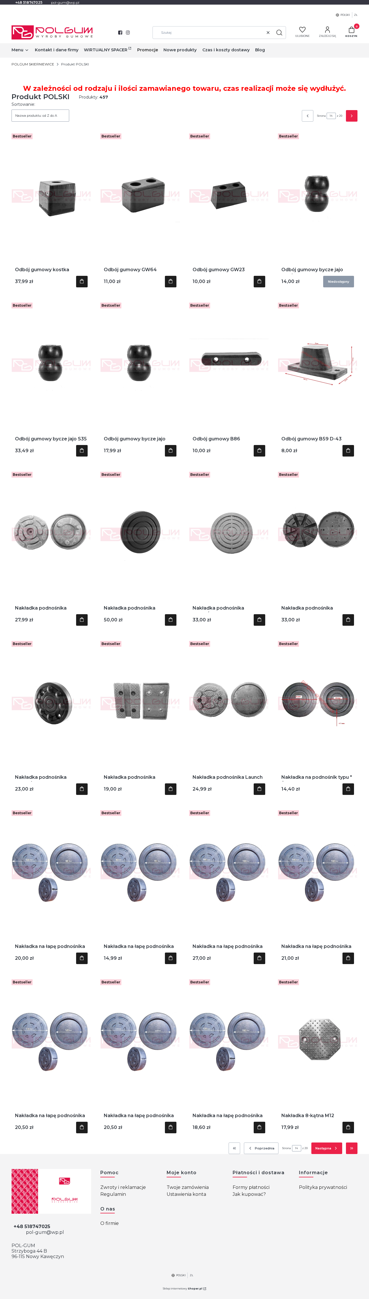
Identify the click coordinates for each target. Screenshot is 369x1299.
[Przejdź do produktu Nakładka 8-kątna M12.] (317, 1042)
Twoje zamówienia (188, 1187)
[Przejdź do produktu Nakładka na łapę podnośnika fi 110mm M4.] (140, 1042)
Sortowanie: (23, 104)
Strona (321, 115)
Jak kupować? (249, 1194)
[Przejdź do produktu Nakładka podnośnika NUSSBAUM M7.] (317, 534)
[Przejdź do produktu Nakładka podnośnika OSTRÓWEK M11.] (229, 534)
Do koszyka (82, 281)
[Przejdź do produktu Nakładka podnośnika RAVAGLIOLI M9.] (51, 534)
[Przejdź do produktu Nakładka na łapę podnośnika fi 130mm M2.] (317, 873)
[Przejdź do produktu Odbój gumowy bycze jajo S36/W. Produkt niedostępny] (317, 196)
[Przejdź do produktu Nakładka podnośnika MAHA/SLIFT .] (51, 703)
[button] (279, 32)
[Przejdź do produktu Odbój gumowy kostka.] (51, 196)
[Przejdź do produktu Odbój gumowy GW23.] (229, 196)
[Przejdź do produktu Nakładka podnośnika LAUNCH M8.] (140, 703)
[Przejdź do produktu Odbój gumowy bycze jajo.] (140, 365)
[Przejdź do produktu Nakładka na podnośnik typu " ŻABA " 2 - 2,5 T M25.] (317, 703)
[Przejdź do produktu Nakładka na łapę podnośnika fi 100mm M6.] (229, 1042)
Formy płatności (251, 1187)
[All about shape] (51, 1191)
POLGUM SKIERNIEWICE (33, 64)
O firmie (109, 1223)
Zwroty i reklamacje (123, 1187)
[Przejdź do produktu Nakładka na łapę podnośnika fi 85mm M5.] (51, 873)
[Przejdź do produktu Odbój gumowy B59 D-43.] (317, 365)
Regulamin (113, 1194)
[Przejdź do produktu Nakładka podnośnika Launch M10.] (229, 703)
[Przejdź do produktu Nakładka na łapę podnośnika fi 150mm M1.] (229, 873)
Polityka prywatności (323, 1187)
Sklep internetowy (182, 1288)
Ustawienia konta (186, 1194)
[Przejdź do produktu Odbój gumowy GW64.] (140, 196)
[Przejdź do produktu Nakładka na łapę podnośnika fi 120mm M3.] (51, 1042)
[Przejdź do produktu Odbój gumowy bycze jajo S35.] (51, 365)
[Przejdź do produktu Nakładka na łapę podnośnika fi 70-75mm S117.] (140, 873)
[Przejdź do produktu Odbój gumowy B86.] (229, 365)
